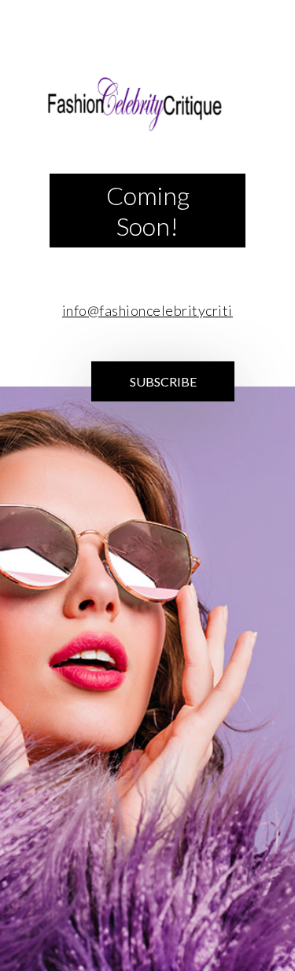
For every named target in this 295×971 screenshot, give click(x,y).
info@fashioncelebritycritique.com (174, 310)
